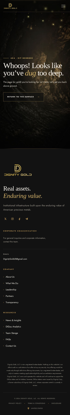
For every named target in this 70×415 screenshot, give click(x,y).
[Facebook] (20, 219)
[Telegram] (27, 219)
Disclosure (56, 403)
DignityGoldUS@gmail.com (15, 258)
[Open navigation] (63, 6)
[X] (5, 219)
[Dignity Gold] (10, 6)
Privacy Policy (15, 403)
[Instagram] (12, 219)
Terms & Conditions (36, 403)
